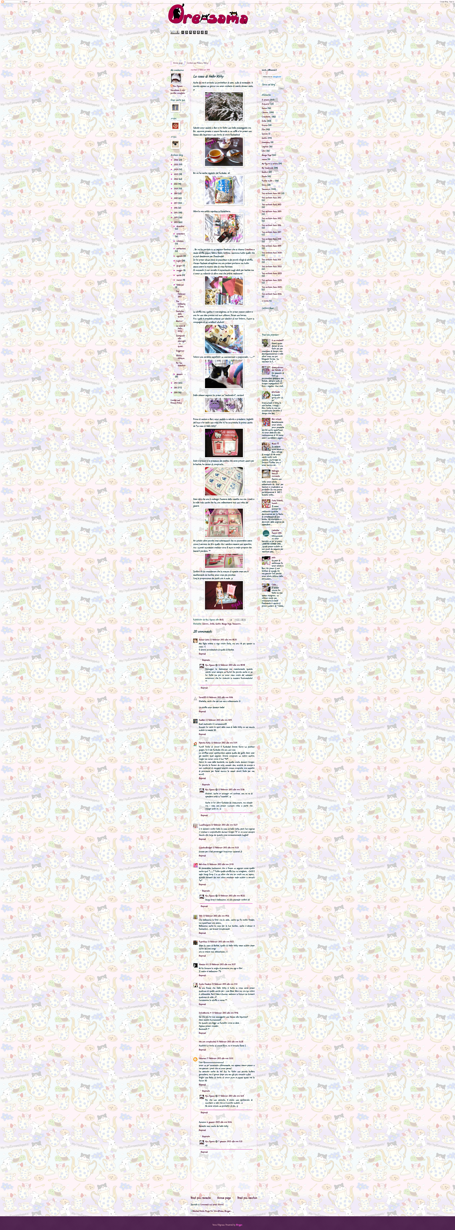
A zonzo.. (266, 99)
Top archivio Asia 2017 (271, 232)
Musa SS (275, 443)
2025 (176, 164)
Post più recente (201, 1198)
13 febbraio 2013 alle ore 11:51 (224, 984)
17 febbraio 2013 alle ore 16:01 (231, 1095)
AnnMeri (202, 720)
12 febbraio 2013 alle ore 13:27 (224, 824)
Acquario (266, 103)
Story (264, 185)
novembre (181, 233)
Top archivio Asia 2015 (271, 218)
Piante (264, 176)
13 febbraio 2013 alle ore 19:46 (225, 1012)
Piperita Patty (205, 742)
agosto (180, 256)
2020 (176, 188)
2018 (176, 198)
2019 (176, 193)
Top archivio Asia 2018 (271, 239)
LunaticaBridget (205, 847)
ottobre (180, 241)
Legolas (265, 146)
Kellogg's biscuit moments (276, 473)
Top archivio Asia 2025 (272, 287)
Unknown (202, 1058)
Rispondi (202, 653)
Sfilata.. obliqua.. (180, 357)
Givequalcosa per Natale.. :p (277, 369)
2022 (176, 179)
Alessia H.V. (204, 964)
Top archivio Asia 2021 (271, 259)
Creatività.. (266, 116)
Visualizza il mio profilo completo (178, 92)
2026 (176, 159)
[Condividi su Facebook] (242, 620)
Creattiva (249, 249)
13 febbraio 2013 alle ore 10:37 (222, 964)
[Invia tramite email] (236, 620)
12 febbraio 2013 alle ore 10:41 (219, 720)
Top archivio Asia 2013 (271, 204)
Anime (264, 108)
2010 (176, 392)
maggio (180, 270)
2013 (176, 222)
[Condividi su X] (240, 620)
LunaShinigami (205, 824)
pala (273, 557)
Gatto (218, 623)
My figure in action (270, 163)
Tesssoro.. (236, 623)
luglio (179, 260)
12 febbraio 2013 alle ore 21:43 (220, 864)
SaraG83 (202, 697)
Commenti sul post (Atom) (212, 1204)
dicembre (180, 226)
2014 (176, 217)
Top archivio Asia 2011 (271, 193)
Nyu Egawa (210, 665)
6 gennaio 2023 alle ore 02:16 (219, 1122)
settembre (181, 248)
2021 (176, 183)
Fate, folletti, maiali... (277, 502)
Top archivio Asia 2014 (271, 211)
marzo (180, 280)
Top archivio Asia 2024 (272, 280)
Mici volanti (276, 419)
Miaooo (179, 321)
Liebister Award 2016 (277, 531)
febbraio (180, 284)
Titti (200, 915)
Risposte (206, 660)
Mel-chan (202, 864)
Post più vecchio (247, 1198)
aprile (179, 275)
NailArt (265, 172)
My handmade (267, 167)
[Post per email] (231, 619)
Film (263, 129)
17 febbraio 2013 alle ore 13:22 (220, 1058)
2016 (176, 207)
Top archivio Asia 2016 (271, 225)
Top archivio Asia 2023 (272, 273)
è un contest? (278, 340)
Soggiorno (180, 350)
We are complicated (207, 1041)
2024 (176, 169)
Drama (265, 125)
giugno (180, 265)
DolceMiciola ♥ (205, 1012)
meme (264, 159)
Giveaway (266, 142)
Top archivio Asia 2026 (272, 294)
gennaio (180, 374)
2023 (176, 174)
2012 (176, 382)
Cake (274, 584)
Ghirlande (276, 391)
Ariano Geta (204, 639)
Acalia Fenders (205, 984)
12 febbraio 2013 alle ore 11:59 (224, 742)
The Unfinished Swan (180, 304)
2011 (176, 387)
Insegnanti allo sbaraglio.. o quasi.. (181, 341)
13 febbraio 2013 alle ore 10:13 (221, 941)
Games (265, 133)
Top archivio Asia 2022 (272, 266)
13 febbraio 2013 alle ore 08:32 (231, 895)
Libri (264, 150)
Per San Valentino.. (181, 365)
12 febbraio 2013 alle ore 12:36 (231, 789)
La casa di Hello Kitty (180, 328)
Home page (178, 62)
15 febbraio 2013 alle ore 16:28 (230, 1041)
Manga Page (226, 623)
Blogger (239, 1224)
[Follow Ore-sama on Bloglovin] (272, 77)
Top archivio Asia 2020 (272, 252)
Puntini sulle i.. (268, 180)
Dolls (212, 623)
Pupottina (203, 941)
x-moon (265, 300)
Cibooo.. (205, 623)
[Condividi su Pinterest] (245, 620)
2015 (176, 212)
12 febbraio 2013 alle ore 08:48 (231, 665)
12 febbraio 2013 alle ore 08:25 (223, 639)
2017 (176, 203)
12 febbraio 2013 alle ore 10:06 (220, 697)
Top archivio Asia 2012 (271, 197)
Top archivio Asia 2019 (271, 245)
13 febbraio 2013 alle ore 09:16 (216, 915)
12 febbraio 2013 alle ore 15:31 (226, 847)
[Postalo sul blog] (238, 620)
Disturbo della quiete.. (180, 314)
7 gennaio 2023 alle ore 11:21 (230, 1141)
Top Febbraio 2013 (180, 294)
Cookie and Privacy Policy (197, 62)
